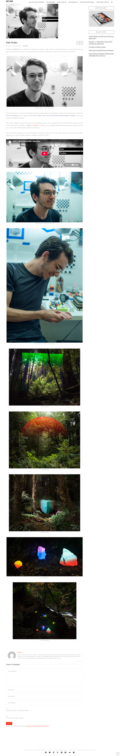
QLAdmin (79, 661)
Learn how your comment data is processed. (37, 726)
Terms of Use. (72, 749)
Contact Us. (50, 749)
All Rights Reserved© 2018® (61, 749)
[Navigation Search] (112, 2)
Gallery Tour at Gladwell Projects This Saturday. (101, 50)
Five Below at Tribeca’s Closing (97, 47)
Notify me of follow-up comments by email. (17, 710)
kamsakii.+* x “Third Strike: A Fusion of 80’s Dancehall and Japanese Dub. (100, 42)
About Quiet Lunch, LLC (39, 749)
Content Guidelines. (91, 749)
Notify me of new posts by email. (14, 718)
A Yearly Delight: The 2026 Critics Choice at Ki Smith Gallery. (101, 37)
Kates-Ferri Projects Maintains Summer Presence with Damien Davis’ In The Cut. (101, 54)
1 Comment (25, 45)
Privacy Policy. (80, 749)
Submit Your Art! (28, 749)
